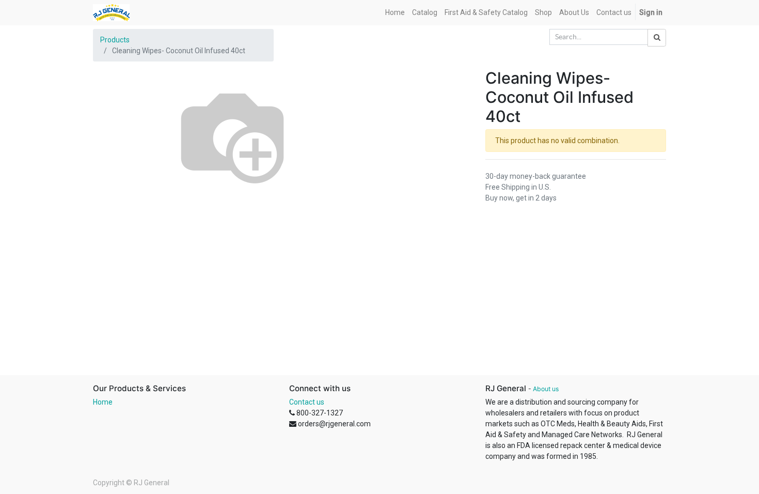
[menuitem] (395, 13)
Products (115, 40)
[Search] (656, 38)
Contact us (306, 402)
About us (546, 389)
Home (103, 402)
